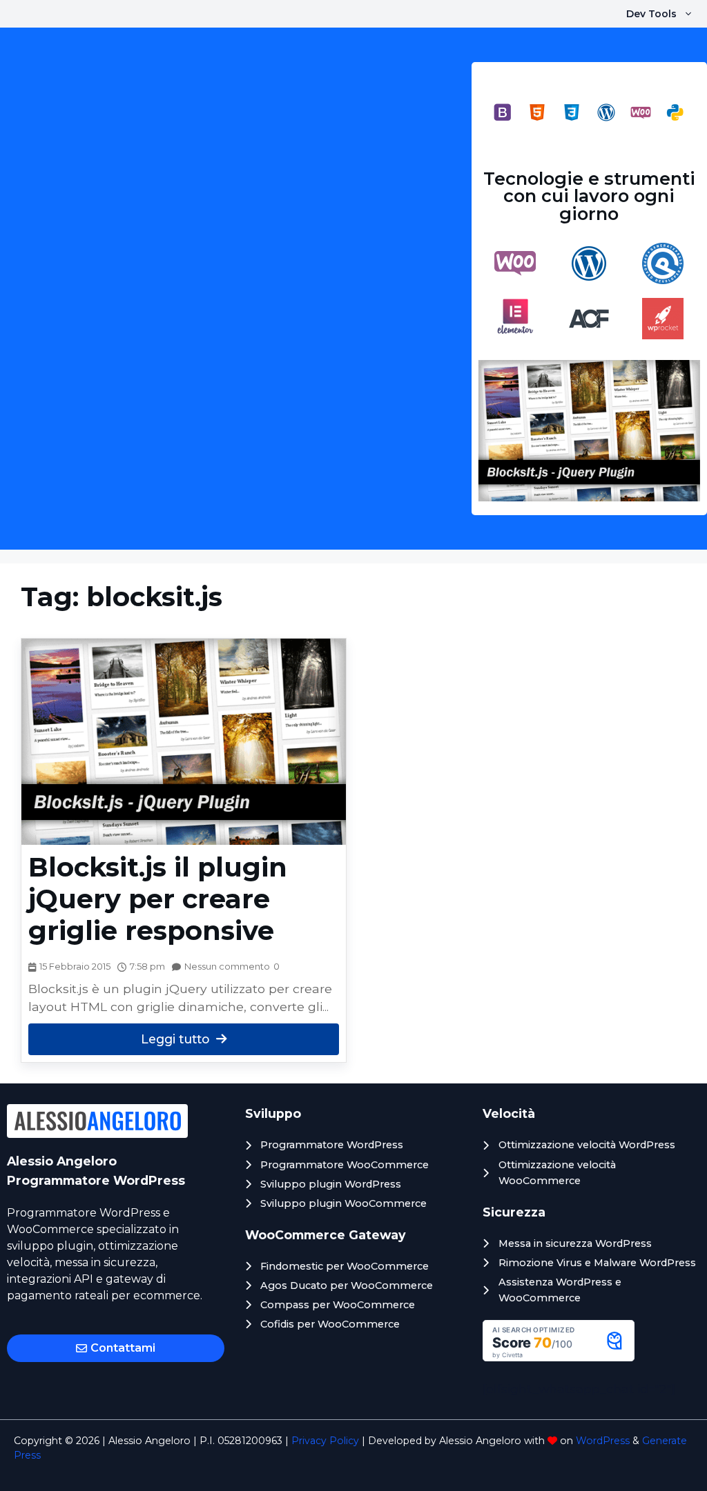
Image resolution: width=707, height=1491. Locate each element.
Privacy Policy (325, 1440)
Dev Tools (651, 14)
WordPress (603, 1440)
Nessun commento (227, 966)
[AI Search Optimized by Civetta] (559, 1357)
